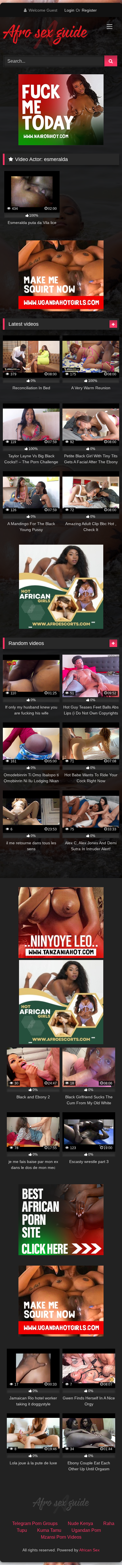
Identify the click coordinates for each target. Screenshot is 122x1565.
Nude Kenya (80, 1523)
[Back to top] (104, 1548)
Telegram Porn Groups (35, 1523)
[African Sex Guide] (50, 35)
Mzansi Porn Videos (61, 1537)
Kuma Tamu (49, 1530)
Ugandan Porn (86, 1530)
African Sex (89, 1550)
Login (69, 10)
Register (89, 10)
